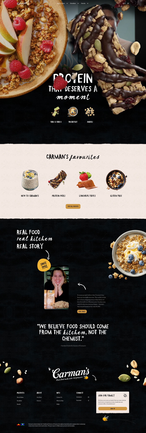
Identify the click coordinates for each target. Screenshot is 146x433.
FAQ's (58, 404)
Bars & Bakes (61, 3)
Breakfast (73, 3)
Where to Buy (60, 400)
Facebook (78, 400)
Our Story (82, 311)
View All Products (73, 206)
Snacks (83, 3)
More (124, 3)
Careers (39, 400)
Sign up (112, 409)
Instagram (79, 397)
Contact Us (59, 397)
